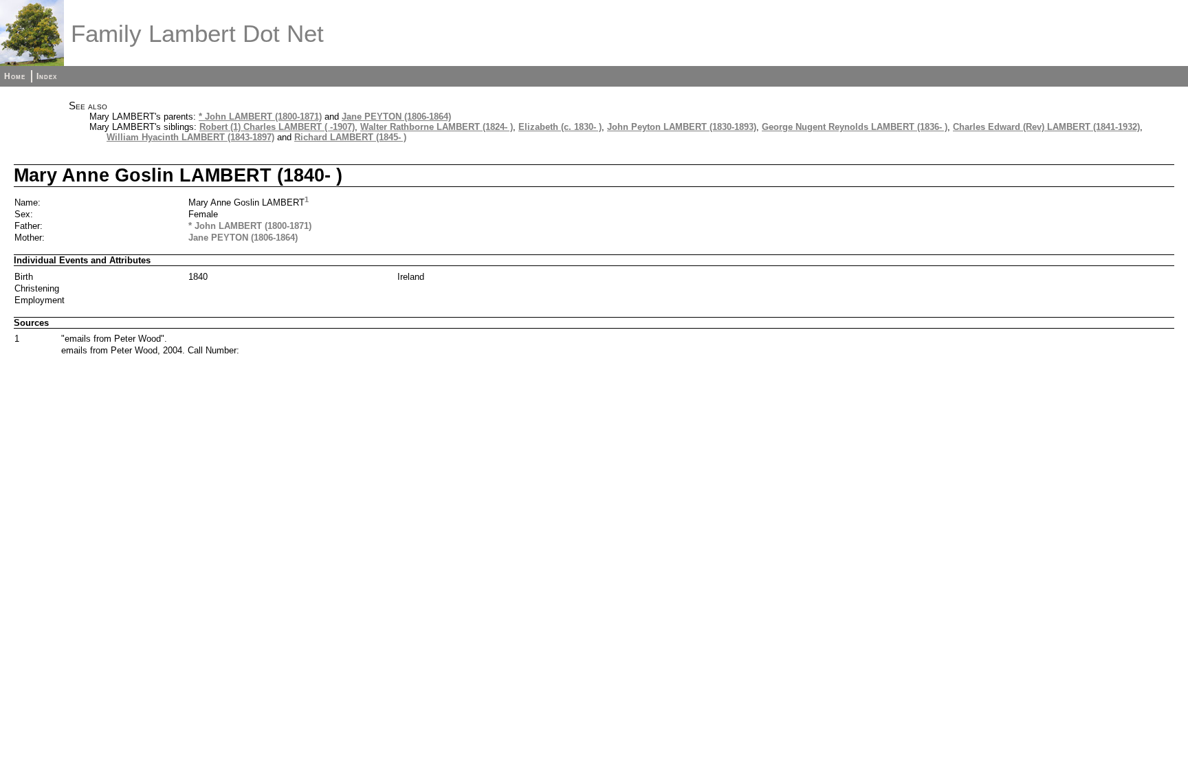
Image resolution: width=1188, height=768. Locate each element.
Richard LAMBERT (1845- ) (350, 137)
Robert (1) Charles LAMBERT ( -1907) (277, 127)
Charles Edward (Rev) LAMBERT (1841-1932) (1046, 127)
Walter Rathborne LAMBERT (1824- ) (436, 127)
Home (14, 76)
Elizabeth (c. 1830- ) (560, 127)
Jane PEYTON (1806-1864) (396, 116)
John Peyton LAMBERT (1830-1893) (681, 127)
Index (46, 76)
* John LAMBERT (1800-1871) (260, 116)
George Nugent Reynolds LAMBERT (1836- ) (854, 127)
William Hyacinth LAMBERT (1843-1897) (190, 137)
